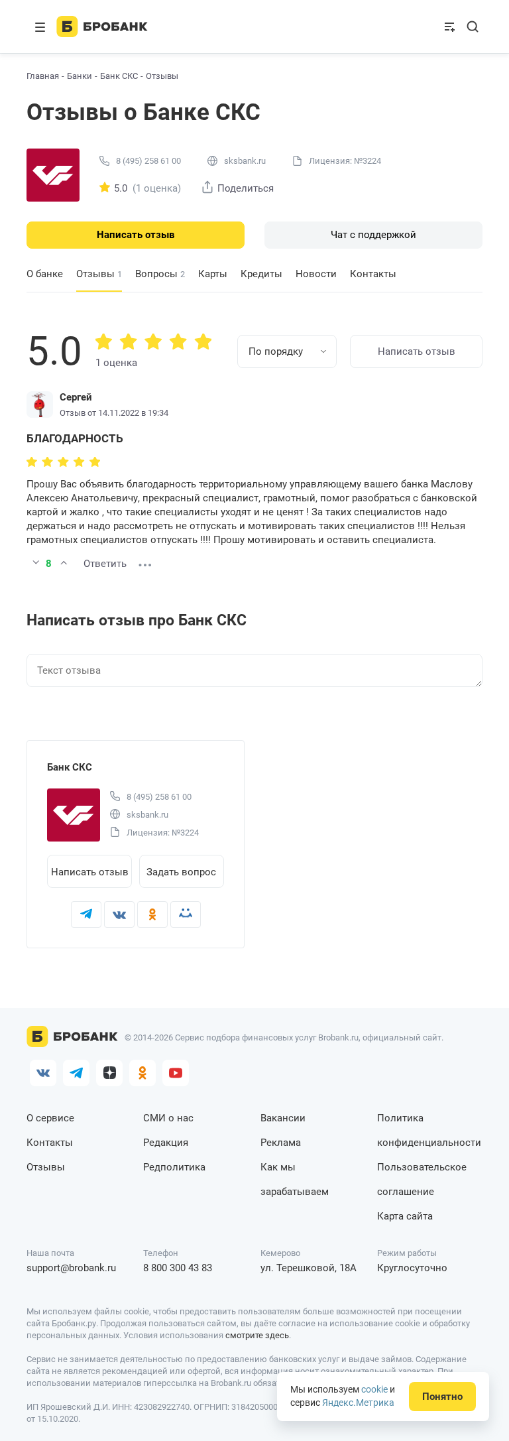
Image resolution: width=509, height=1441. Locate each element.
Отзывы (46, 1167)
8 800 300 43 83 (177, 1268)
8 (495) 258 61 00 (148, 161)
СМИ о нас (168, 1118)
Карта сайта (405, 1216)
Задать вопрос (181, 872)
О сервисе (50, 1118)
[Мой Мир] (185, 914)
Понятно (442, 1397)
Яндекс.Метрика (358, 1402)
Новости (316, 274)
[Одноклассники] (152, 914)
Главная (43, 76)
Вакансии (283, 1118)
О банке (45, 274)
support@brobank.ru (71, 1268)
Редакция (165, 1143)
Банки (79, 76)
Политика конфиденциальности (429, 1130)
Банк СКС (119, 76)
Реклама (280, 1143)
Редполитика (174, 1167)
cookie (374, 1389)
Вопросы (160, 274)
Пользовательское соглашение (422, 1179)
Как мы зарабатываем (294, 1179)
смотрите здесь (257, 1335)
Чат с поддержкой (373, 235)
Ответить (105, 564)
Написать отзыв (135, 235)
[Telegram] (86, 914)
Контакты (373, 274)
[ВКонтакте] (119, 914)
